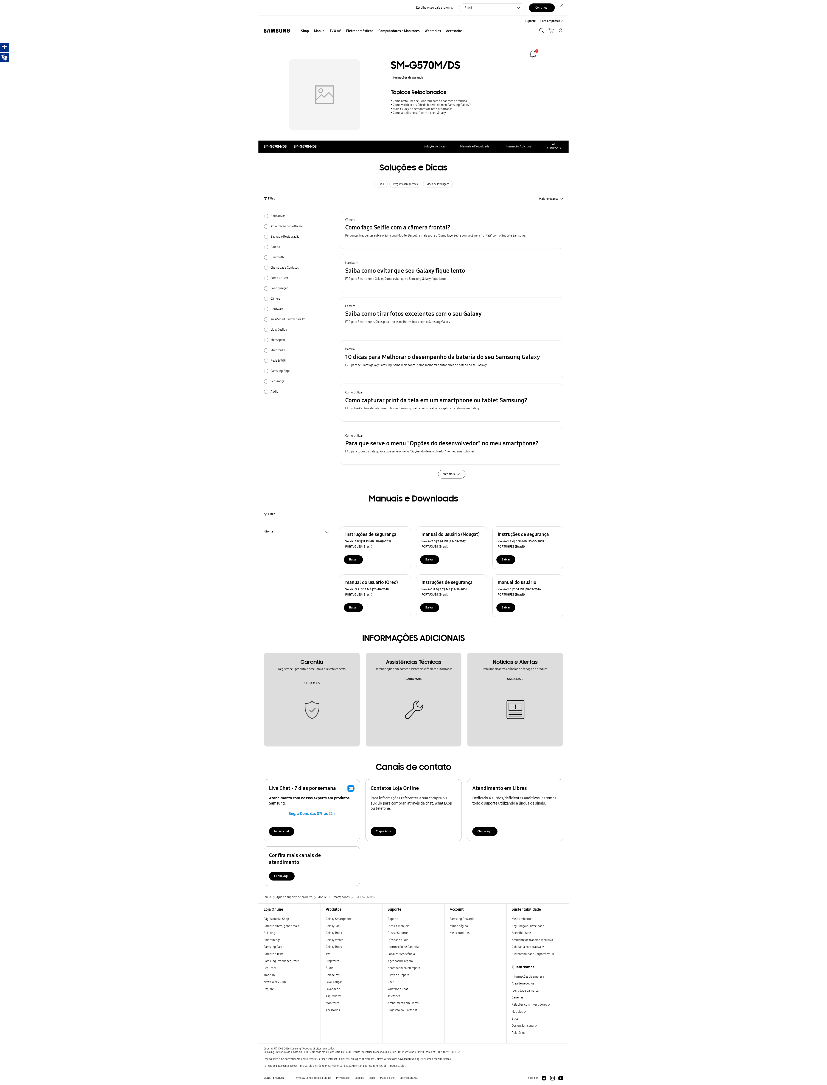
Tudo (381, 184)
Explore (269, 989)
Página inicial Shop (276, 919)
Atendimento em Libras (403, 1003)
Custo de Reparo (398, 975)
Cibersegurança (409, 1077)
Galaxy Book (334, 933)
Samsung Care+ (274, 947)
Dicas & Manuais (398, 926)
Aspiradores (333, 996)
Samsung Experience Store (281, 961)
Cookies (359, 1077)
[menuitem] (304, 31)
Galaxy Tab (333, 926)
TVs (328, 954)
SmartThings (272, 940)
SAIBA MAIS (312, 683)
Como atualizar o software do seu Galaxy (419, 113)
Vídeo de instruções (438, 184)
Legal (372, 1077)
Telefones (394, 996)
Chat (391, 982)
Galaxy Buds (334, 947)
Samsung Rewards (462, 919)
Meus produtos (459, 933)
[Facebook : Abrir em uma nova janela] (544, 1078)
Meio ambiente (522, 919)
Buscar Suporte (398, 933)
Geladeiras (332, 975)
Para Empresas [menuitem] (550, 21)
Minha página (459, 926)
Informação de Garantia (403, 947)
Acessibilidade (521, 933)
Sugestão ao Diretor (401, 1010)
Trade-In (269, 975)
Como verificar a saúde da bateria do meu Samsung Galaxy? (432, 105)
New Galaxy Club (275, 982)
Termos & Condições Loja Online (312, 1077)
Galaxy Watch (335, 940)
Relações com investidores (529, 1004)
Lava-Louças (334, 982)
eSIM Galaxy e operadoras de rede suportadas (422, 109)
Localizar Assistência (401, 954)
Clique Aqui (383, 831)
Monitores (332, 1003)
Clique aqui (484, 831)
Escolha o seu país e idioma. (434, 7)
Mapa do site (387, 1077)
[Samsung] (277, 30)
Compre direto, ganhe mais (281, 926)
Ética (515, 1018)
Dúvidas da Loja (398, 940)
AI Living (269, 933)
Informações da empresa (528, 976)
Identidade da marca (525, 990)
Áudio (330, 968)
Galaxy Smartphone (338, 919)
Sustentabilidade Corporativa (531, 954)
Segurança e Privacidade (528, 926)
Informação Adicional (518, 146)
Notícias (517, 1012)
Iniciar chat (281, 831)
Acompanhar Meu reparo (404, 968)
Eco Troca (270, 968)
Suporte (393, 919)
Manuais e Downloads (474, 146)
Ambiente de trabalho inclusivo (532, 940)
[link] (533, 54)
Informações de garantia (407, 77)
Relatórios (518, 1033)
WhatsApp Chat (398, 989)
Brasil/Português (274, 1077)
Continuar (542, 7)
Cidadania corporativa (526, 947)
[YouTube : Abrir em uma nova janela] (560, 1078)
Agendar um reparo (400, 961)
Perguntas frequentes (405, 184)
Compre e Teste (273, 954)
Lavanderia (333, 989)
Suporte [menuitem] (530, 21)
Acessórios (333, 1010)
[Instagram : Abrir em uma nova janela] (552, 1078)
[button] (451, 230)
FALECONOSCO (554, 146)
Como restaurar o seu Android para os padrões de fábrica (430, 101)
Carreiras (517, 997)
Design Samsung (523, 1026)
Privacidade (343, 1077)
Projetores (332, 961)
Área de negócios (523, 983)
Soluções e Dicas (435, 146)
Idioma (268, 532)
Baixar (353, 559)
